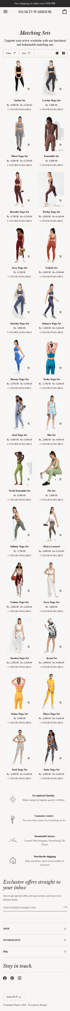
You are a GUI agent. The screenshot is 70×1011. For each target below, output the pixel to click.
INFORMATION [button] (11, 940)
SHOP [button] (6, 928)
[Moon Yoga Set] (19, 133)
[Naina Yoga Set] (19, 691)
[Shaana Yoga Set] (19, 356)
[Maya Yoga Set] (51, 691)
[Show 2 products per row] (63, 53)
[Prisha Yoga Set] (51, 189)
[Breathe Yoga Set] (19, 189)
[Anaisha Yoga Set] (19, 301)
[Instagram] (19, 978)
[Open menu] (9, 11)
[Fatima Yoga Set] (19, 579)
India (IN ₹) (12, 997)
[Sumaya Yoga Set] (51, 301)
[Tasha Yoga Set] (51, 356)
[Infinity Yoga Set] (19, 524)
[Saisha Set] (19, 77)
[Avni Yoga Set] (19, 412)
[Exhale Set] (51, 245)
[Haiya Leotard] (51, 524)
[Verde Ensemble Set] (19, 468)
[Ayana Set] (51, 635)
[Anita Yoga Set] (51, 747)
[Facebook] (5, 978)
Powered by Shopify (37, 1005)
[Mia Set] (51, 412)
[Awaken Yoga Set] (19, 635)
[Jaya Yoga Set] (19, 245)
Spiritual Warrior (13, 1005)
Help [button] (5, 951)
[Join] (63, 907)
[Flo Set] (51, 468)
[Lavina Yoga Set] (51, 77)
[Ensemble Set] (51, 133)
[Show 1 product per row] (57, 53)
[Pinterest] (12, 978)
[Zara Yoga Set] (51, 579)
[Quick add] (28, 89)
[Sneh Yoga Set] (19, 747)
